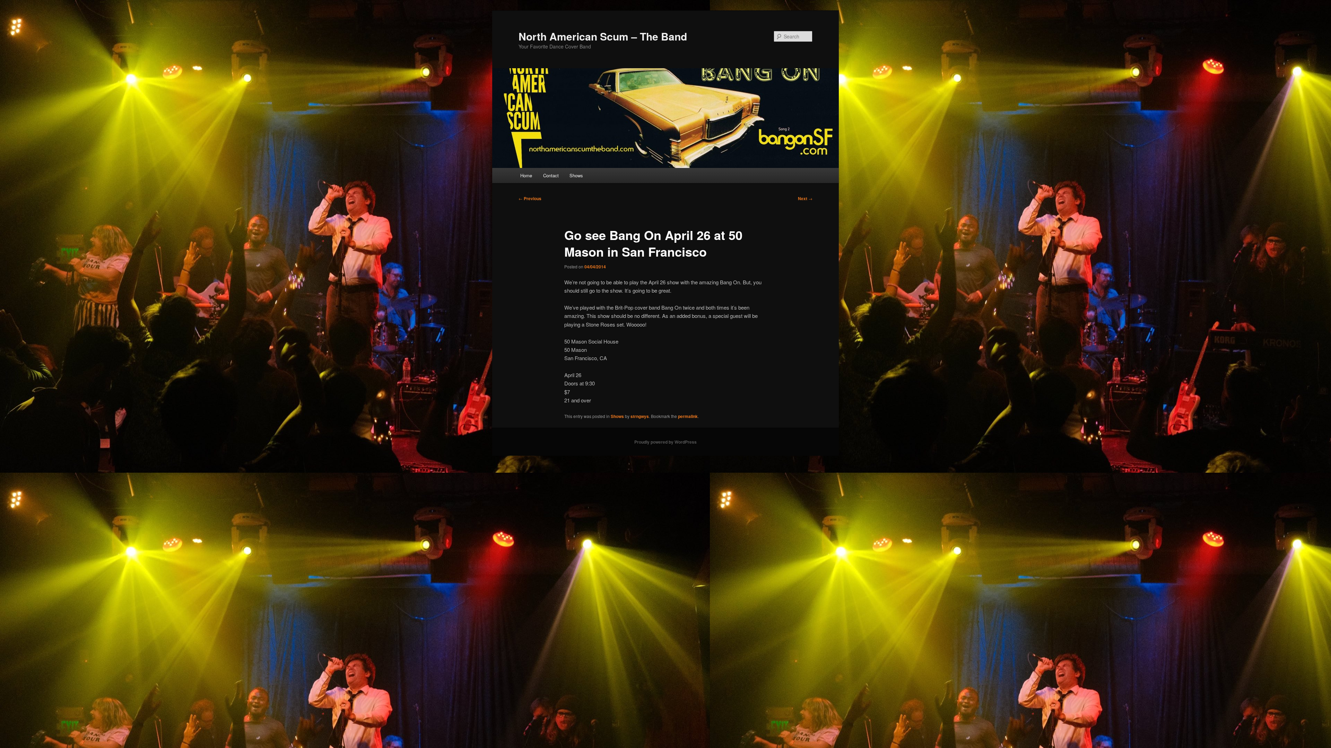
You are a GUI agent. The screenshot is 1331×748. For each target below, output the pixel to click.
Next (805, 198)
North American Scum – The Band (603, 36)
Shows (576, 175)
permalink (688, 416)
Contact (551, 175)
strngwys (639, 416)
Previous (530, 198)
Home (526, 175)
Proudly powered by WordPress (665, 442)
